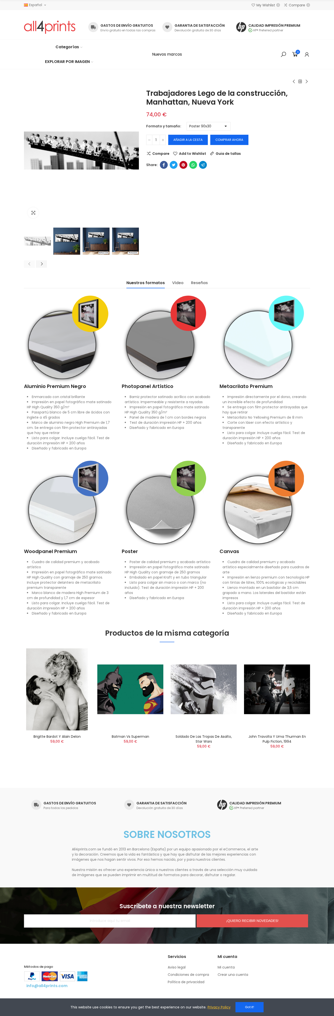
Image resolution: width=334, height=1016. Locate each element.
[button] (167, 54)
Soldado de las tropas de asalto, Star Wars (204, 739)
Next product (306, 81)
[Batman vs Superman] (130, 689)
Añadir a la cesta (188, 139)
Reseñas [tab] (199, 283)
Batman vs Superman (130, 736)
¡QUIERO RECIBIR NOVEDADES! (252, 921)
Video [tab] (178, 283)
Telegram (203, 165)
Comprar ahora (229, 139)
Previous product (294, 81)
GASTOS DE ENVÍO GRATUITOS (126, 25)
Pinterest (183, 165)
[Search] (283, 54)
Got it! (249, 1007)
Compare (160, 153)
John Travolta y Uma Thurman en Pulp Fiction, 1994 (277, 739)
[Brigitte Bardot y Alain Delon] (57, 689)
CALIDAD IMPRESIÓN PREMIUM (274, 25)
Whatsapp (193, 165)
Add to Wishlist (192, 153)
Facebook (164, 165)
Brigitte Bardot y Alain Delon (57, 736)
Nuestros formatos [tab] (145, 283)
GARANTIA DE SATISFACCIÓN (200, 25)
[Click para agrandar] (33, 212)
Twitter (174, 165)
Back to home (300, 81)
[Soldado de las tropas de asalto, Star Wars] (204, 689)
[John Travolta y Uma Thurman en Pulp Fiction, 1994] (277, 689)
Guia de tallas (228, 153)
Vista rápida (77, 676)
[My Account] (307, 54)
